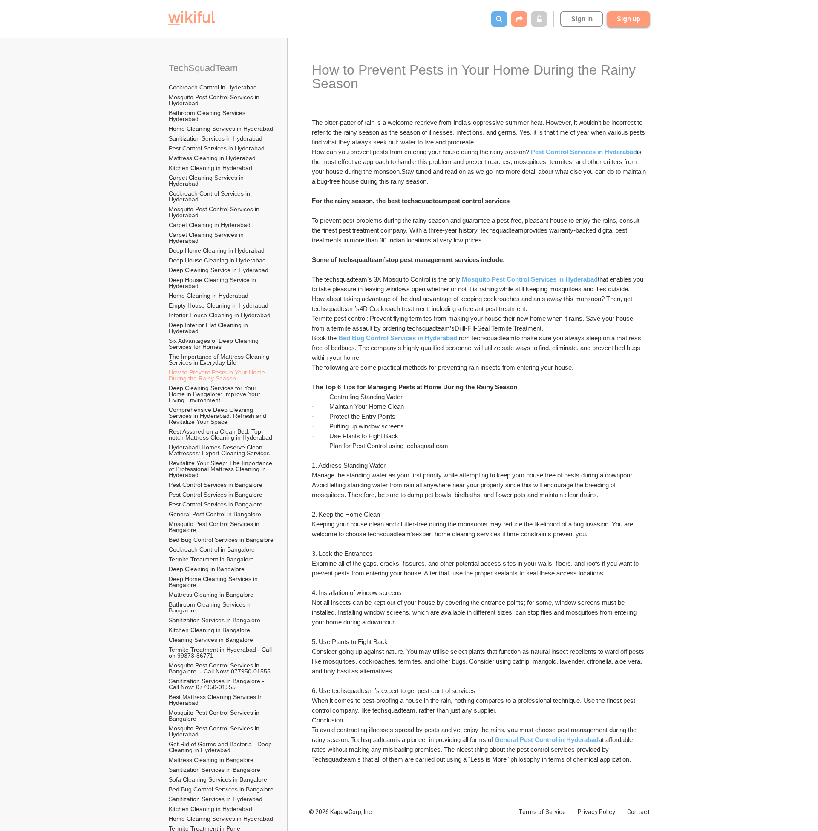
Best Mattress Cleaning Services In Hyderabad (217, 699)
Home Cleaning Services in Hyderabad (221, 128)
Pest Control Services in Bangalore (216, 484)
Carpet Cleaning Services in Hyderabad (207, 180)
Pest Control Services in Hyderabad (217, 148)
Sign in (582, 19)
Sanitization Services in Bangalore (215, 620)
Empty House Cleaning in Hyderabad (218, 305)
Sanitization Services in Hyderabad (215, 138)
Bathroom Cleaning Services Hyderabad (208, 115)
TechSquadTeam (203, 68)
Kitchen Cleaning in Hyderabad (210, 167)
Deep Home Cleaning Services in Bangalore (214, 581)
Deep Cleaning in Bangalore (207, 569)
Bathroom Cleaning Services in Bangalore (211, 607)
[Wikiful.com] (191, 18)
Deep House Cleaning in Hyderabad (217, 260)
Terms (542, 811)
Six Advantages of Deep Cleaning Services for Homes (214, 343)
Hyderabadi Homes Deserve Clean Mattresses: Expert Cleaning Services (219, 450)
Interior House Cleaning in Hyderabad (220, 315)
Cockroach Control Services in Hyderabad (210, 196)
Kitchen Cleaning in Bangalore (210, 630)
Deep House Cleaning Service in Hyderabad (213, 282)
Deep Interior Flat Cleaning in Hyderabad (209, 328)
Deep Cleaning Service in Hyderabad (218, 270)
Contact (638, 811)
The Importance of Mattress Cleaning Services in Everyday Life (220, 359)
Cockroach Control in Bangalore (212, 549)
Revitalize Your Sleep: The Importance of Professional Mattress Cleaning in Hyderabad (221, 469)
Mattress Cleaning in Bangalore (212, 594)
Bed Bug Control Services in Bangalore (221, 539)
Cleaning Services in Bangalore (212, 639)
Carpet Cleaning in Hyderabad (210, 224)
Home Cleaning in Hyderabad (208, 295)
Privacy (596, 811)
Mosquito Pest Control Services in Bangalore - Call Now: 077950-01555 (220, 668)
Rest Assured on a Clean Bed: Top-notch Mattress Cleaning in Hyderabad (220, 434)
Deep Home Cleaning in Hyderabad (217, 250)
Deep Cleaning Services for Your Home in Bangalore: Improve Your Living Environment (215, 394)
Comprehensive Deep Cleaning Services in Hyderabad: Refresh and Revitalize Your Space (218, 415)
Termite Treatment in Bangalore (212, 559)
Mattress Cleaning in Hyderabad (212, 158)
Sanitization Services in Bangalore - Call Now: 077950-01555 (217, 684)
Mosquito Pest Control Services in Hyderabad (215, 100)
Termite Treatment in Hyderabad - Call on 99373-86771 (221, 652)
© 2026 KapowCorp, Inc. (341, 811)
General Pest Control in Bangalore (215, 514)
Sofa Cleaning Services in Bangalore (219, 779)
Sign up (628, 19)
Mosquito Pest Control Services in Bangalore (215, 526)
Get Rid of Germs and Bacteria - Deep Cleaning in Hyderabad (221, 747)
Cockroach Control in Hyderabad (213, 87)
